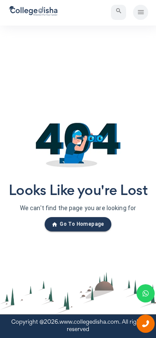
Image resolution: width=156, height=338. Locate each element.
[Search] (118, 12)
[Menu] (140, 12)
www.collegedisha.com (89, 322)
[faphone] (145, 324)
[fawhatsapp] (145, 293)
